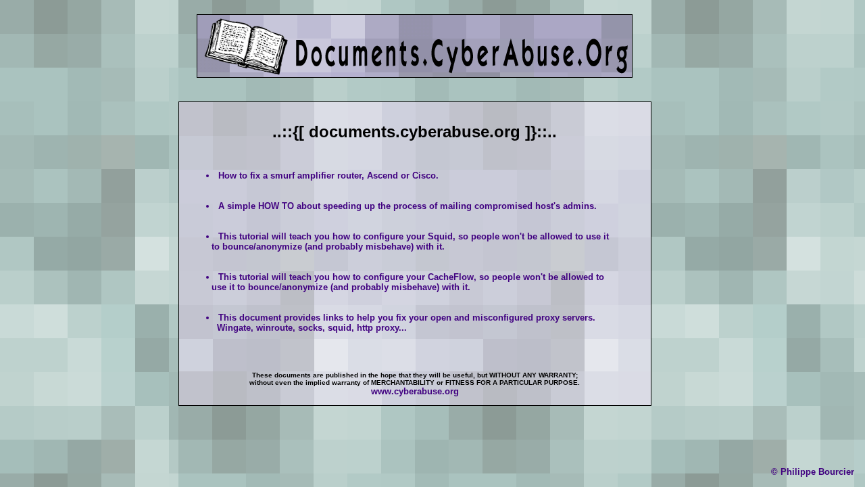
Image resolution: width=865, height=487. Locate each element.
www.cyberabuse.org (415, 391)
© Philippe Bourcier (812, 472)
